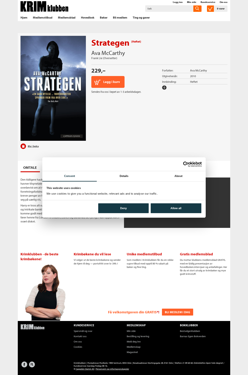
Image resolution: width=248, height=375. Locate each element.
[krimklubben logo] (32, 327)
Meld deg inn (134, 341)
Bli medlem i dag (177, 312)
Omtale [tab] (30, 167)
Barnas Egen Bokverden (193, 336)
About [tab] (178, 175)
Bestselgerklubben (190, 331)
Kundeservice (208, 2)
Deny (123, 208)
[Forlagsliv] (32, 366)
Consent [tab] (69, 175)
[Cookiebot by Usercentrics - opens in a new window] (186, 164)
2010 (193, 76)
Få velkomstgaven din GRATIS (132, 312)
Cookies (78, 346)
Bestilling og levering (138, 336)
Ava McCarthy (108, 52)
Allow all (175, 208)
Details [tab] (124, 175)
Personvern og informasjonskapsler (112, 369)
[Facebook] (24, 366)
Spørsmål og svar (83, 331)
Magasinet (132, 352)
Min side (191, 2)
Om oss (223, 2)
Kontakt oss (80, 336)
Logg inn (178, 2)
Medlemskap (134, 346)
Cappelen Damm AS (85, 369)
